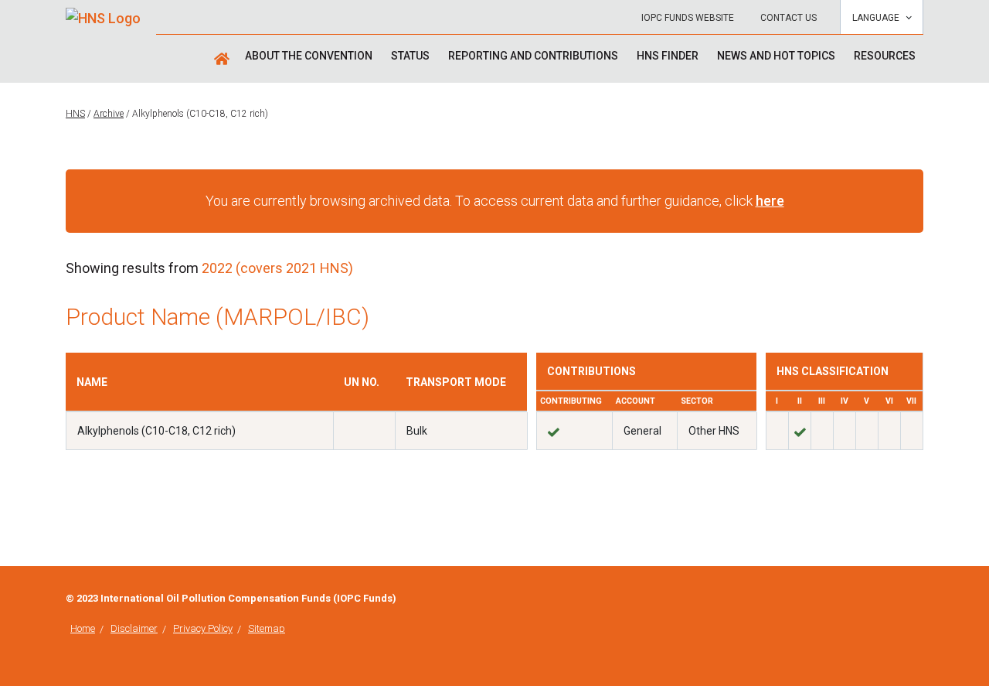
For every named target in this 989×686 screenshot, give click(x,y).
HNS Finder (667, 55)
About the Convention (308, 55)
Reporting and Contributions (533, 55)
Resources (885, 55)
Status (410, 55)
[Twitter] (918, 600)
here (770, 201)
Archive (108, 113)
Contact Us (788, 17)
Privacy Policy (203, 628)
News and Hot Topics (776, 55)
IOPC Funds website (687, 17)
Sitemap (266, 628)
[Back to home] (103, 13)
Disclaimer (134, 628)
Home (82, 628)
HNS (75, 113)
